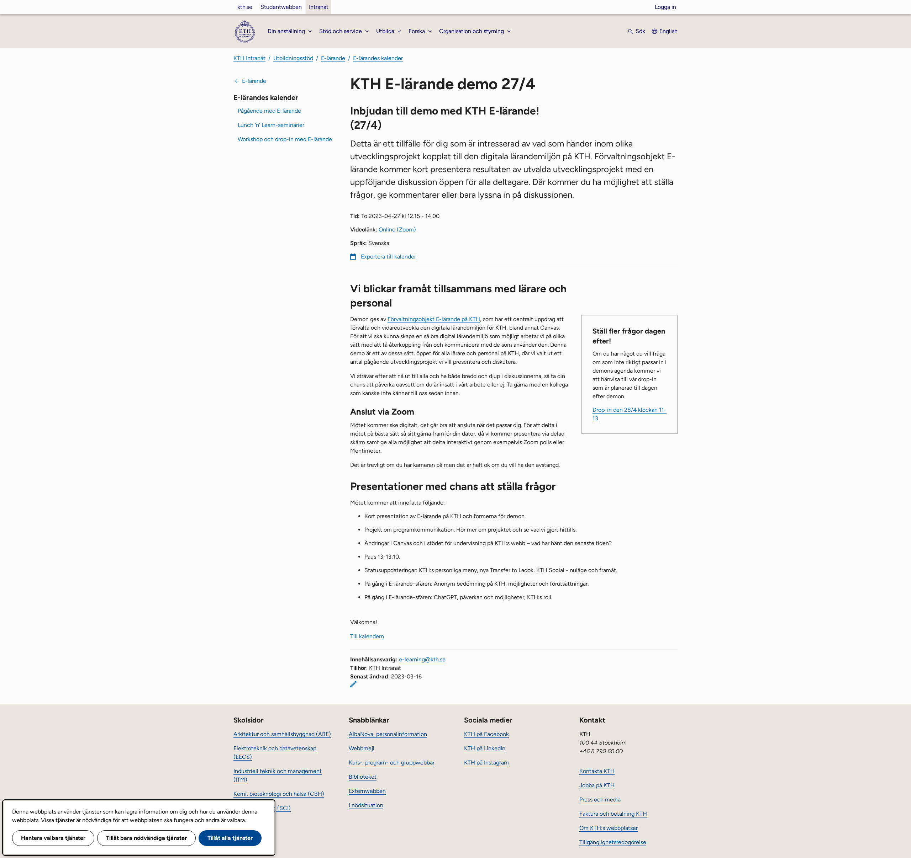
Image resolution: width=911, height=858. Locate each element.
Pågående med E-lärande (269, 110)
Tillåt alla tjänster (230, 838)
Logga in (665, 7)
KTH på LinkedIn (484, 748)
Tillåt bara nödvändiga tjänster (146, 838)
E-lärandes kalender (378, 58)
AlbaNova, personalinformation (388, 734)
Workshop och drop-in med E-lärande (285, 139)
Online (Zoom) (397, 229)
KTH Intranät (249, 58)
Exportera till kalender (388, 256)
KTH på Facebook (486, 734)
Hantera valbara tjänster (53, 838)
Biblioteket (362, 776)
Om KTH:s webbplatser (608, 828)
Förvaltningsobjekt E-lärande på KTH (434, 319)
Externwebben (367, 791)
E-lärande (333, 58)
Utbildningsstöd (293, 58)
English (668, 31)
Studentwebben (281, 7)
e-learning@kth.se (422, 659)
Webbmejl (361, 748)
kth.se (244, 7)
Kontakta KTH (597, 771)
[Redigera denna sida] (353, 684)
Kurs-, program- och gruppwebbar (392, 762)
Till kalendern (367, 636)
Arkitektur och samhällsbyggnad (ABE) (282, 734)
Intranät (318, 7)
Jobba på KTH (597, 785)
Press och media (600, 799)
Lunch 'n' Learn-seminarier (271, 125)
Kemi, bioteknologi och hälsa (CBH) (278, 793)
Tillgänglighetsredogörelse (612, 842)
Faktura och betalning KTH (613, 813)
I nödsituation (366, 805)
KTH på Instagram (486, 762)
